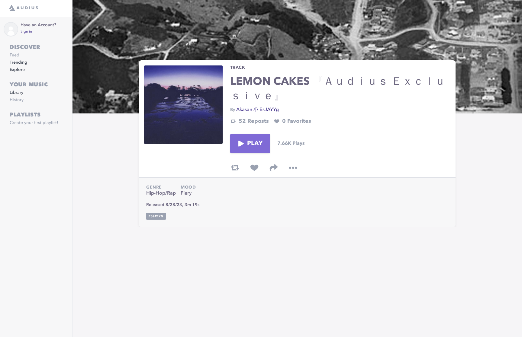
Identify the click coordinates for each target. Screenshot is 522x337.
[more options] (293, 168)
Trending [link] (18, 62)
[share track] (274, 168)
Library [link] (16, 93)
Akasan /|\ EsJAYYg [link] (257, 109)
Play (255, 144)
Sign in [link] (26, 31)
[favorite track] (254, 168)
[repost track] (235, 168)
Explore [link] (17, 70)
